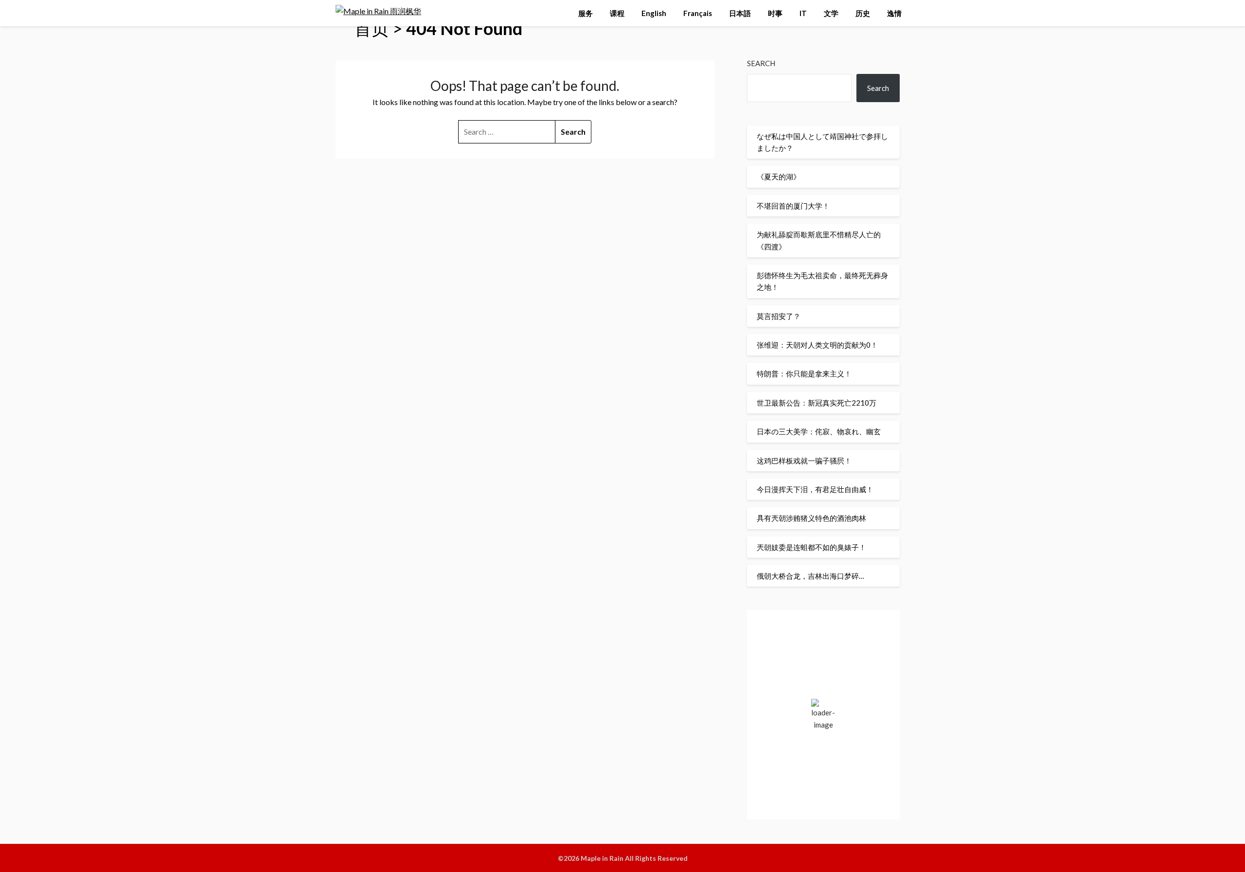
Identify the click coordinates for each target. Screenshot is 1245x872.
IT (803, 13)
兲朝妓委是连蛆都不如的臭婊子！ (811, 547)
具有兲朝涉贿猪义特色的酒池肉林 (811, 518)
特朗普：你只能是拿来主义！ (804, 373)
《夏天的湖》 (778, 176)
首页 (371, 28)
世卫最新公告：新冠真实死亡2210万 (816, 402)
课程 (617, 13)
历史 (862, 13)
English (653, 13)
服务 (585, 13)
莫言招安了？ (778, 316)
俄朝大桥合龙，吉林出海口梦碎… (810, 575)
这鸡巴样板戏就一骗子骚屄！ (804, 460)
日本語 (740, 13)
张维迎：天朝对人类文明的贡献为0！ (817, 344)
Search (761, 63)
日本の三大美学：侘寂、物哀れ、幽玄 (819, 431)
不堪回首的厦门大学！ (793, 205)
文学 (831, 13)
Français (697, 13)
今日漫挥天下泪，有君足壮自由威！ (815, 489)
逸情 (894, 13)
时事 (775, 13)
